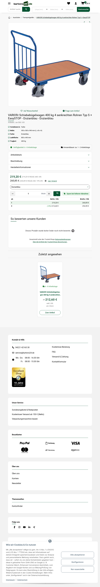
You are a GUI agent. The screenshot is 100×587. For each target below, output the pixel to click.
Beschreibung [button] (16, 161)
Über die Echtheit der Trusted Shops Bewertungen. (50, 242)
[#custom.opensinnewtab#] (18, 377)
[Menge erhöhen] (48, 193)
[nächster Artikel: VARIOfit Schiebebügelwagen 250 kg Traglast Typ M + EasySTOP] (89, 22)
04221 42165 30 (22, 347)
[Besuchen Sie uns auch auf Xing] (34, 527)
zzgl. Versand (52, 181)
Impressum (10, 580)
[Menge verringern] (12, 193)
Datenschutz (22, 580)
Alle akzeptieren (77, 555)
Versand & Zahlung (60, 357)
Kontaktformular (59, 362)
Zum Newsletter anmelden (70, 306)
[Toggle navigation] (9, 3)
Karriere (15, 478)
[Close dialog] (94, 278)
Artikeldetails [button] (16, 155)
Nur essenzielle (77, 569)
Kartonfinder (17, 506)
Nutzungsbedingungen (63, 239)
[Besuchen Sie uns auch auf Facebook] (14, 527)
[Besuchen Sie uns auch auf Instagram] (19, 527)
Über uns (16, 473)
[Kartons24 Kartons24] (9, 18)
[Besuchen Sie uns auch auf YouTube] (24, 527)
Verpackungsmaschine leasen (25, 419)
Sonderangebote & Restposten (25, 410)
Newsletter (16, 483)
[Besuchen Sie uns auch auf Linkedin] (29, 527)
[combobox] (50, 187)
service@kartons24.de (24, 353)
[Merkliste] (68, 3)
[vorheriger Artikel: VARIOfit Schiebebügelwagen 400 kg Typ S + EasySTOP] (84, 22)
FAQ (53, 352)
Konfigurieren (78, 562)
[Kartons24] (22, 3)
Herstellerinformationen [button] (21, 167)
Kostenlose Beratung (61, 347)
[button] (75, 3)
